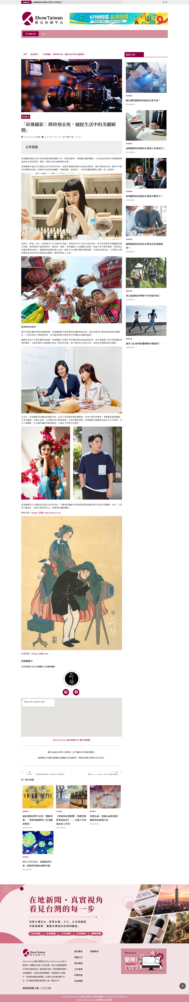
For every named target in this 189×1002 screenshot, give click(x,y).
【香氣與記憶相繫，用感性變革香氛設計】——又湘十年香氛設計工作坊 (71, 819)
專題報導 (94, 951)
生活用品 (59, 811)
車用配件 (34, 54)
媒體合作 (78, 957)
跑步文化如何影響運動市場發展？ (143, 343)
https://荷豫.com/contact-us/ (46, 512)
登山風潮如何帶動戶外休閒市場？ (143, 295)
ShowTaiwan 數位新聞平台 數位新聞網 (71, 740)
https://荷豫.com (39, 653)
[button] (30, 34)
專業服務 (129, 96)
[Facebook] (76, 692)
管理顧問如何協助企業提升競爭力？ (47, 2)
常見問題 (78, 980)
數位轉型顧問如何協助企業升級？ (143, 100)
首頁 (25, 54)
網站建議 (78, 963)
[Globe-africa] (66, 692)
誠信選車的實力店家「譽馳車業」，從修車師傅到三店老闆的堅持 (37, 819)
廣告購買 (78, 951)
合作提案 (78, 969)
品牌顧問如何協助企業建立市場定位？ (145, 148)
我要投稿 (78, 975)
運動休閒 (129, 291)
